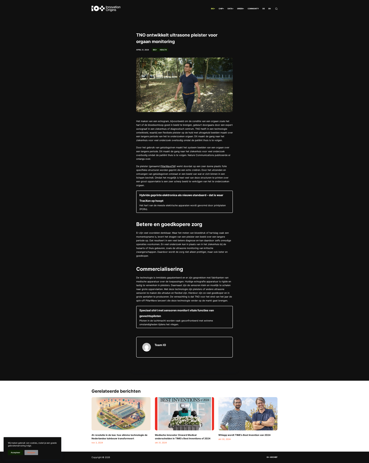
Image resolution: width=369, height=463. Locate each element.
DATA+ (231, 9)
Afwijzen (31, 452)
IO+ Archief (272, 457)
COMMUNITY (253, 9)
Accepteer (15, 452)
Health (163, 50)
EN (269, 9)
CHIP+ (221, 9)
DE (263, 9)
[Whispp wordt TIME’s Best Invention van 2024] (247, 414)
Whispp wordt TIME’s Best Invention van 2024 (244, 435)
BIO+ (213, 9)
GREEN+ (240, 9)
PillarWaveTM (167, 166)
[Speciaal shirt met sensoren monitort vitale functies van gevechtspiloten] (184, 317)
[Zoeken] (276, 9)
